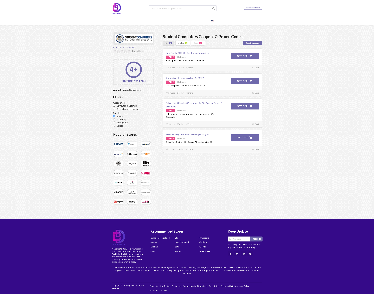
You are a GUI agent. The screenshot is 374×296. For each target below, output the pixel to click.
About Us (154, 286)
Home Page (157, 20)
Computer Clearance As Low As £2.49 (185, 77)
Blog (204, 20)
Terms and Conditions (159, 290)
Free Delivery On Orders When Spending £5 (187, 134)
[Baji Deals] (117, 8)
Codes (182, 43)
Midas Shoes (204, 251)
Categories (190, 20)
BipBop (178, 251)
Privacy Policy (220, 286)
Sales (197, 43)
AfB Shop (203, 242)
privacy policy (249, 247)
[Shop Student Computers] (133, 39)
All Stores (174, 20)
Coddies (154, 247)
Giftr (176, 238)
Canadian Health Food (160, 238)
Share (190, 68)
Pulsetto (202, 247)
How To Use (165, 286)
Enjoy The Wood (182, 242)
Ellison (153, 251)
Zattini (177, 247)
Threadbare (204, 238)
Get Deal (243, 56)
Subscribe (256, 239)
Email (256, 68)
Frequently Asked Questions (195, 286)
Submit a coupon (252, 43)
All (168, 43)
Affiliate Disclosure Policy (238, 286)
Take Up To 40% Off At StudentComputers (187, 52)
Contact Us (176, 286)
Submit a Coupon (253, 7)
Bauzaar (154, 242)
